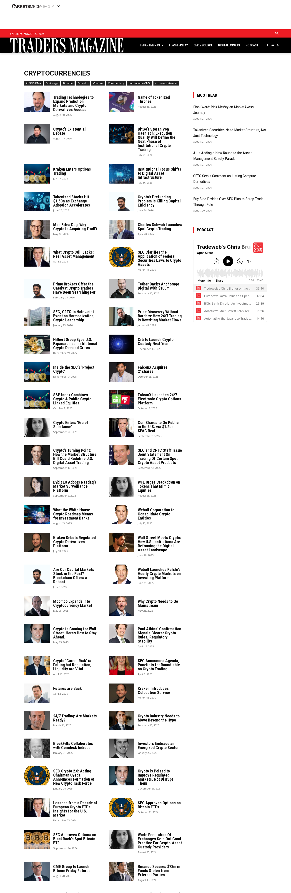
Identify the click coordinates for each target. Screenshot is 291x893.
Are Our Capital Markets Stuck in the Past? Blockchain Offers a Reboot (73, 575)
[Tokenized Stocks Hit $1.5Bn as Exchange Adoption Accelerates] (37, 201)
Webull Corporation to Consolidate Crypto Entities (156, 513)
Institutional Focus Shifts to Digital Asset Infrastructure (159, 173)
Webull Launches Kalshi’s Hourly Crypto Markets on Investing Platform (159, 573)
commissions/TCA (140, 83)
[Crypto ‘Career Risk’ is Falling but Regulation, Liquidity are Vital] (37, 665)
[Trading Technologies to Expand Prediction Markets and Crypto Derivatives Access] (37, 102)
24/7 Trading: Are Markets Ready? (75, 718)
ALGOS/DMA (33, 83)
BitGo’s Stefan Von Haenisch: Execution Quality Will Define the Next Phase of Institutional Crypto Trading (156, 139)
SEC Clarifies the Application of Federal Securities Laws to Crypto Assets (159, 258)
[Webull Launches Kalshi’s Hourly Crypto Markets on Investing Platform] (121, 574)
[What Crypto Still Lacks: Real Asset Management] (37, 257)
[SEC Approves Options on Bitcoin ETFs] (121, 807)
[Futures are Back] (37, 693)
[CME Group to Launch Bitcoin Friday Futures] (37, 871)
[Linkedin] (272, 45)
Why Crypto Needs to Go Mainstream (158, 603)
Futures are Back (67, 688)
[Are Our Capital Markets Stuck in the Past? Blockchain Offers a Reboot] (37, 574)
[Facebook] (267, 45)
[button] (277, 33)
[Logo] (40, 45)
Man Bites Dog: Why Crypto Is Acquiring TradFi (75, 226)
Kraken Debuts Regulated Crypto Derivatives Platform (74, 541)
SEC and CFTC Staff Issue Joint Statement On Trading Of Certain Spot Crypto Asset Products (160, 456)
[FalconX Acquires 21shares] (121, 372)
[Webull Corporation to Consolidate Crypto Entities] (121, 514)
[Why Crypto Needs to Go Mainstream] (121, 606)
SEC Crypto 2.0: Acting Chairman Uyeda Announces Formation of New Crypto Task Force (74, 777)
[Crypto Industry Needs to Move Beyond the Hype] (121, 720)
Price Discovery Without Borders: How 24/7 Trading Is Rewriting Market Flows (160, 315)
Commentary (116, 83)
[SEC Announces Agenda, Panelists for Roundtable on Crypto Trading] (121, 665)
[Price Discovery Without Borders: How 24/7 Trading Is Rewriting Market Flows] (121, 316)
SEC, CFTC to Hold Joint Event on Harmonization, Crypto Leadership (74, 315)
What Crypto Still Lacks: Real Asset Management (73, 254)
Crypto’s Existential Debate (69, 131)
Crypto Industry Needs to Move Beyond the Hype (159, 718)
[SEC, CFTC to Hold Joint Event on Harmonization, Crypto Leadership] (37, 316)
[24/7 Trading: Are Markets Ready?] (37, 720)
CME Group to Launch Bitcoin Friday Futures (71, 868)
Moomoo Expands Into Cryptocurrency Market (72, 603)
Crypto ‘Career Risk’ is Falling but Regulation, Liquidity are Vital (72, 664)
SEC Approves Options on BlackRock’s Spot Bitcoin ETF (74, 838)
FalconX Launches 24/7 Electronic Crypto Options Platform (159, 398)
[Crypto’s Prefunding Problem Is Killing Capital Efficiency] (121, 201)
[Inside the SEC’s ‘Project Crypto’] (37, 372)
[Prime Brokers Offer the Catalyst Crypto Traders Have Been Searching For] (37, 288)
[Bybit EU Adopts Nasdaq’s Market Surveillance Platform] (37, 487)
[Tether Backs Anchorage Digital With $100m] (121, 288)
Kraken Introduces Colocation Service (154, 690)
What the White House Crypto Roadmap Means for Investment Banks (73, 513)
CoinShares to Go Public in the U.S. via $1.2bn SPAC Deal (158, 426)
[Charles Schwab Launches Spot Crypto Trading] (121, 229)
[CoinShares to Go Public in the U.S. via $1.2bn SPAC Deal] (121, 427)
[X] (277, 45)
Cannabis (83, 83)
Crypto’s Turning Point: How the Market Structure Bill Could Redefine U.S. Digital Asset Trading (74, 456)
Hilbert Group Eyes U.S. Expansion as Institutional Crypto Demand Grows (75, 343)
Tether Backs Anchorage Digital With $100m (158, 286)
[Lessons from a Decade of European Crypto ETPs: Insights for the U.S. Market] (37, 807)
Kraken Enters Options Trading (72, 171)
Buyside (68, 83)
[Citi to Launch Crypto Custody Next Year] (121, 344)
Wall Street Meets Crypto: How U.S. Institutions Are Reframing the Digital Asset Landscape (159, 543)
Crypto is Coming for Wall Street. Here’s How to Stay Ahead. (75, 632)
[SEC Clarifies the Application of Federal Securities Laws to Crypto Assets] (121, 257)
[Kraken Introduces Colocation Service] (121, 693)
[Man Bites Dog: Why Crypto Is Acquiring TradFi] (37, 229)
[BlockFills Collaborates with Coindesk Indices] (37, 748)
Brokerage (52, 83)
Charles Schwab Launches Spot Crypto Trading (160, 226)
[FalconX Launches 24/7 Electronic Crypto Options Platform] (121, 399)
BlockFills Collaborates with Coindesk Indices (73, 745)
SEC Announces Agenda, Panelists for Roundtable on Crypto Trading (159, 664)
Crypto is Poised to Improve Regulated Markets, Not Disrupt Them (155, 777)
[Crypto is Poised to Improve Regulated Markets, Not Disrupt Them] (121, 775)
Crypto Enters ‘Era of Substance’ (70, 424)
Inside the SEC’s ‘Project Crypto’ (73, 369)
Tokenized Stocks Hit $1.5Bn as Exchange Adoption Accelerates (71, 200)
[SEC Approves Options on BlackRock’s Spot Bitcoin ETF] (37, 839)
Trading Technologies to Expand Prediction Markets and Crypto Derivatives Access (73, 103)
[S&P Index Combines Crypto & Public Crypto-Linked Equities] (37, 399)
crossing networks (166, 83)
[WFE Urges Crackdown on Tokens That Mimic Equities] (121, 487)
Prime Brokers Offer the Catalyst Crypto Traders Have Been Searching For (74, 288)
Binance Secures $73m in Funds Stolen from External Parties (159, 870)
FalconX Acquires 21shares (153, 369)
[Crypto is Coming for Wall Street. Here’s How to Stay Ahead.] (37, 633)
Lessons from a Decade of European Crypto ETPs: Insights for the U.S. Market (75, 808)
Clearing (98, 83)
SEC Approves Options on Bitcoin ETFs (159, 804)
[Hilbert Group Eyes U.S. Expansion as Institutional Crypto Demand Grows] (37, 344)
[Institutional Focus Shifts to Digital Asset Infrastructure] (121, 174)
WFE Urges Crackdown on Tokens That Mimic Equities (159, 486)
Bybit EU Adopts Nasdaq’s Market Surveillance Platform (74, 486)
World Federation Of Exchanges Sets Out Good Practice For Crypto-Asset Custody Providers (160, 840)
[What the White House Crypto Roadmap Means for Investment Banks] (37, 514)
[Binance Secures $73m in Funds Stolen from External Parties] (121, 871)
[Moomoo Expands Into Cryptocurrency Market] (37, 606)
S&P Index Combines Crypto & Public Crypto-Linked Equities (73, 398)
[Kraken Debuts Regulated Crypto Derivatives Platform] (37, 542)
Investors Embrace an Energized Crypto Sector (158, 745)
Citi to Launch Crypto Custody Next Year (155, 341)
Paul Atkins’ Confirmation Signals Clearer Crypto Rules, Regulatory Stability (159, 634)
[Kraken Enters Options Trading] (37, 174)
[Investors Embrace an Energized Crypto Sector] (121, 748)
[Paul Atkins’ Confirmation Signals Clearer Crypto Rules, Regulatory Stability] (121, 633)
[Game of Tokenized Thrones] (121, 102)
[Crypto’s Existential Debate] (37, 134)
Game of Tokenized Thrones (154, 99)
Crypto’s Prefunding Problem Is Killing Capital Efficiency (159, 200)
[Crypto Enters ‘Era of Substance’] (37, 427)
